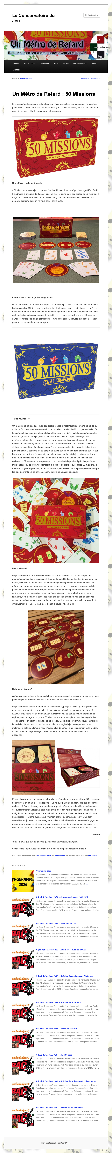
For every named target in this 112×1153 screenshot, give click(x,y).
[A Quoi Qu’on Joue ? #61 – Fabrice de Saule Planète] (23, 1117)
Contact (16, 69)
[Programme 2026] (23, 881)
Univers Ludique (80, 63)
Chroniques (44, 63)
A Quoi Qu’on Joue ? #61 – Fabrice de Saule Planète (59, 1107)
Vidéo (94, 63)
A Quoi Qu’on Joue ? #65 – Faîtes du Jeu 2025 (56, 1028)
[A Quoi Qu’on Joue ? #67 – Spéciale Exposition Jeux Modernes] (23, 986)
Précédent (83, 78)
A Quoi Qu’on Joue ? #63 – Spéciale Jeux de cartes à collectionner (66, 1081)
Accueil (16, 63)
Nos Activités (29, 63)
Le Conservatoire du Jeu (33, 18)
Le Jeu (66, 63)
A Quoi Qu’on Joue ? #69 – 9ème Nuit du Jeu (56, 923)
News (56, 63)
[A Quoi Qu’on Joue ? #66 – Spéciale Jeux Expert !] (23, 1012)
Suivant (95, 78)
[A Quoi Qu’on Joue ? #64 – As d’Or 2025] (23, 1065)
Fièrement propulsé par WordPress (56, 1143)
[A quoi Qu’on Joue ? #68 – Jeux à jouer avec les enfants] (23, 960)
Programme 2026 (43, 870)
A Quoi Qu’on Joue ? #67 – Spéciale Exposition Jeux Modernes (64, 976)
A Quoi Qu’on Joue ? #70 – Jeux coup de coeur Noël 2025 (62, 897)
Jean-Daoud (60, 855)
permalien (92, 855)
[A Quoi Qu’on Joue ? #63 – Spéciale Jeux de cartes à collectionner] (23, 1091)
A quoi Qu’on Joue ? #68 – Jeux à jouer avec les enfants (61, 949)
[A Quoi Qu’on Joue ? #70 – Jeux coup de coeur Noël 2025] (23, 907)
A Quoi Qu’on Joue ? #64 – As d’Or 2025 (54, 1054)
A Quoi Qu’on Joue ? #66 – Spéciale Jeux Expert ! (58, 1002)
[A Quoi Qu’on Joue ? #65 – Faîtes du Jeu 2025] (23, 1039)
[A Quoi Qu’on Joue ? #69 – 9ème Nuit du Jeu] (23, 933)
